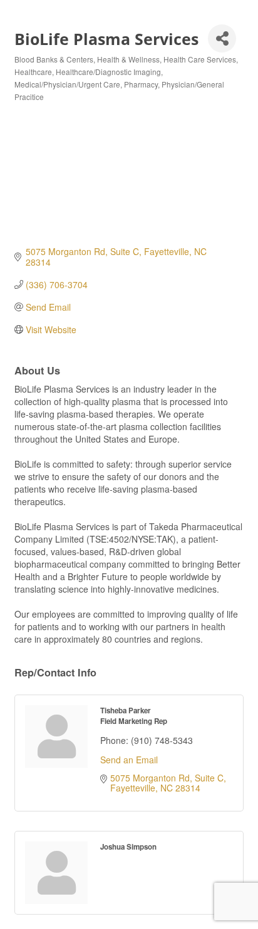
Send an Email (129, 759)
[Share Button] (222, 38)
